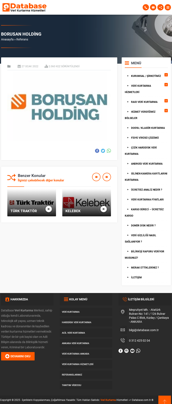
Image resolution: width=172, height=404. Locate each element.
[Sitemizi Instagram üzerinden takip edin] (126, 351)
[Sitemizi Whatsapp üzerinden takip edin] (138, 351)
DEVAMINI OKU (20, 356)
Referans (22, 39)
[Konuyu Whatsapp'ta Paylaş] (109, 151)
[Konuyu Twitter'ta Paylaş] (103, 151)
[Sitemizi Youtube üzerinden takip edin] (132, 351)
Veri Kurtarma (108, 399)
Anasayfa (7, 39)
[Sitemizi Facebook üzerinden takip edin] (121, 351)
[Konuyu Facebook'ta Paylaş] (97, 151)
